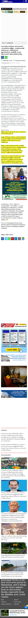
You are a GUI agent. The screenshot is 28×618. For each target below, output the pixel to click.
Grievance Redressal (6, 604)
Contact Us (3, 602)
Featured (4, 430)
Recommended (6, 455)
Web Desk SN (6, 63)
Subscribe (16, 604)
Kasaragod (10, 43)
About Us (16, 599)
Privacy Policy (17, 602)
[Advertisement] (14, 27)
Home (3, 43)
